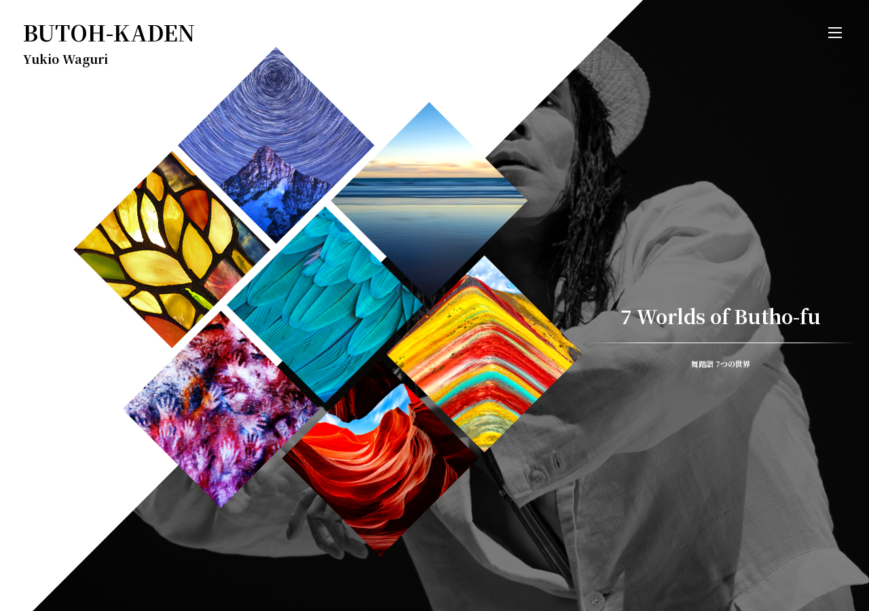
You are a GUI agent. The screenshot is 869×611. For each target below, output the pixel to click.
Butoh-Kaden (109, 32)
